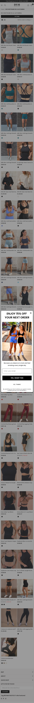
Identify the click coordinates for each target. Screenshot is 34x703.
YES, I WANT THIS (17, 378)
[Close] (31, 313)
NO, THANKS (17, 384)
